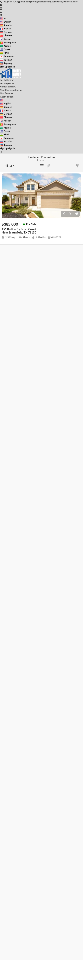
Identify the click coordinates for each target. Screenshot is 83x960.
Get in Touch (6, 96)
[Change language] (3, 18)
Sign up (4, 66)
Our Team (5, 93)
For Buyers (5, 83)
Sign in (11, 66)
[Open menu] (1, 152)
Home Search (7, 86)
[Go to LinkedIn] (1, 14)
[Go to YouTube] (1, 11)
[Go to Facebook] (1, 5)
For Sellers (5, 80)
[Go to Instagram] (1, 8)
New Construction (9, 90)
